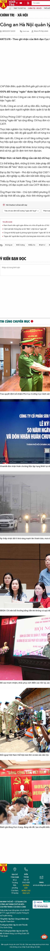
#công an (8, 245)
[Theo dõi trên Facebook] (17, 3)
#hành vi (42, 245)
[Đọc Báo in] (29, 3)
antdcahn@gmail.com (41, 885)
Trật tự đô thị (19, 8)
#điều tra (31, 245)
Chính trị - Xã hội (35, 8)
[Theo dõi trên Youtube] (20, 3)
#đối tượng (20, 245)
